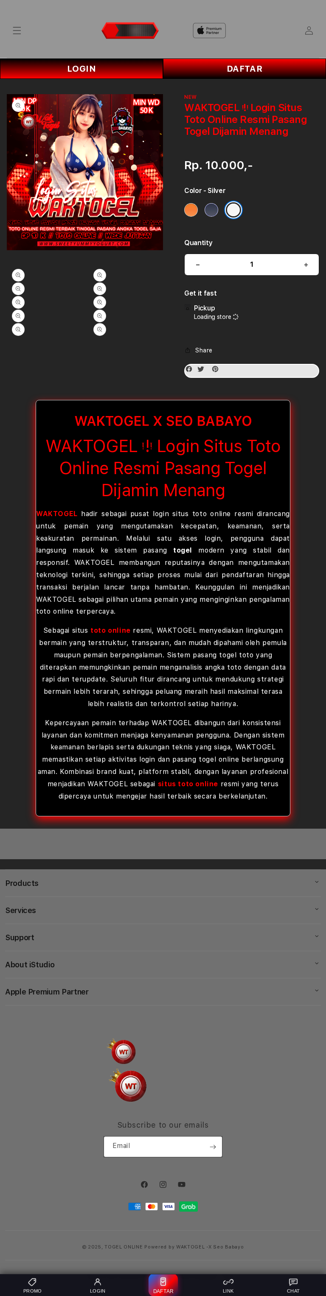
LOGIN (81, 69)
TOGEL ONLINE (123, 1247)
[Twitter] (203, 371)
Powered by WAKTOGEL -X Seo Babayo (194, 1247)
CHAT (293, 1290)
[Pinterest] (217, 371)
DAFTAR (245, 69)
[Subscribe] (212, 1146)
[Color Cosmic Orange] (191, 210)
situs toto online (188, 784)
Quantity (198, 243)
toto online (110, 630)
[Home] (130, 31)
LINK (228, 1290)
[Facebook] (191, 371)
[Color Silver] (233, 209)
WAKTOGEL (57, 514)
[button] (17, 30)
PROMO (32, 1290)
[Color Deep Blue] (211, 210)
